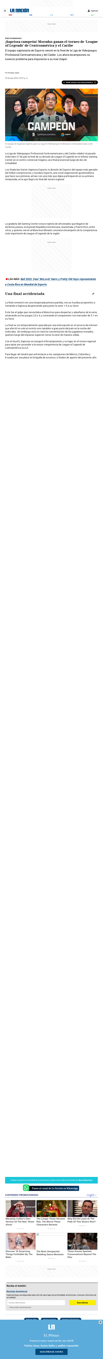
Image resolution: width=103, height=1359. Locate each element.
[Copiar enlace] (93, 293)
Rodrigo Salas (31, 1319)
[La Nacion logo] (19, 10)
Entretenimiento (13, 38)
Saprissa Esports (49, 1319)
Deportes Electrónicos (70, 1319)
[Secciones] (5, 11)
